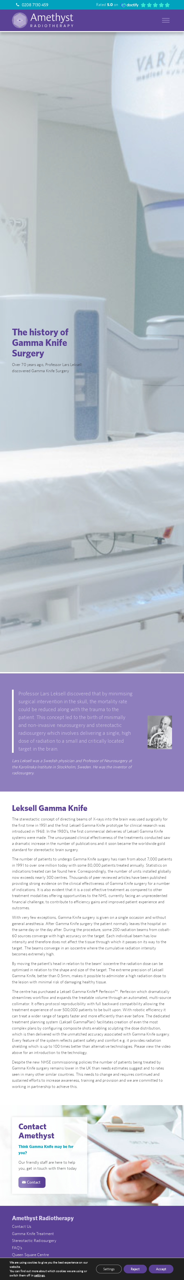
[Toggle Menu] (166, 20)
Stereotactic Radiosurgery (34, 1240)
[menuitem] (30, 4)
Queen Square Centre (30, 1254)
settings (39, 1275)
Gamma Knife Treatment (33, 1233)
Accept (161, 1269)
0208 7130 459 (34, 4)
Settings (109, 1269)
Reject (135, 1269)
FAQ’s (17, 1247)
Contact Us (21, 1226)
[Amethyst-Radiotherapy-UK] (54, 20)
